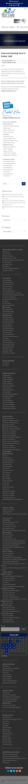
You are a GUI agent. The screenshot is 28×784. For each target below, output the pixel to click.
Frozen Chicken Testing (8, 305)
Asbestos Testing (6, 727)
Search (3, 626)
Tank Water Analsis (7, 332)
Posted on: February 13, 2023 (9, 62)
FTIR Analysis (5, 582)
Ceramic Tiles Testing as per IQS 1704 (12, 719)
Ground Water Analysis (8, 320)
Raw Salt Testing (6, 303)
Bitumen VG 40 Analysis (8, 445)
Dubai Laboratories (7, 458)
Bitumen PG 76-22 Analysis (9, 433)
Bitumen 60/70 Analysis (8, 424)
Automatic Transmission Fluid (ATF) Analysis (13, 586)
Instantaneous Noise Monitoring (10, 756)
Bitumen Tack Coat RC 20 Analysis (10, 441)
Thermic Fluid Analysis (8, 615)
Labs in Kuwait (6, 468)
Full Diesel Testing (7, 537)
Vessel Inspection (6, 678)
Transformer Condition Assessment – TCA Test (14, 599)
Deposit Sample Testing (8, 622)
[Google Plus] (16, 6)
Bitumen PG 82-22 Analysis (9, 435)
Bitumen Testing (6, 731)
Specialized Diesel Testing (9, 539)
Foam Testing (5, 693)
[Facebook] (9, 6)
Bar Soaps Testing (6, 742)
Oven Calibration (6, 398)
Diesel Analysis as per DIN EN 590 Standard (13, 541)
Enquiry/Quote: (15, 1)
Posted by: (6, 60)
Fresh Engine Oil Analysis (8, 580)
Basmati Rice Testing (7, 256)
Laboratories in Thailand (8, 495)
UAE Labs (4, 456)
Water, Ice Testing (6, 288)
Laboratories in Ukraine (8, 497)
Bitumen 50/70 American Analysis (10, 420)
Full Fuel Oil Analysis (7, 555)
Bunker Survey (5, 666)
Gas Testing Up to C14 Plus (9, 526)
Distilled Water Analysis (8, 342)
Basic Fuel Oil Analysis (8, 553)
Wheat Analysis (6, 252)
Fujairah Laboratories (7, 462)
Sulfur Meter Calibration (8, 402)
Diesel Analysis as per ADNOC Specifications (13, 543)
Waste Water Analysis (7, 330)
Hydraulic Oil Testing (7, 603)
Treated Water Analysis (8, 328)
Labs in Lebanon (6, 472)
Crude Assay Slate (7, 512)
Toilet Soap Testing (7, 744)
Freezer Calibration (7, 381)
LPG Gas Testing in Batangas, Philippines (14, 200)
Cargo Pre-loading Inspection (9, 680)
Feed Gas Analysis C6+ (8, 524)
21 (6, 650)
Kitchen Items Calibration (8, 386)
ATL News (16, 38)
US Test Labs (5, 485)
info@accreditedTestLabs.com (8, 91)
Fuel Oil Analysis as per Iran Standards (12, 557)
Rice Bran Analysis (7, 262)
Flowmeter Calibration (7, 379)
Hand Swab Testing (7, 286)
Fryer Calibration (6, 392)
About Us (3, 780)
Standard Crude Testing (8, 509)
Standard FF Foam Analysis (9, 695)
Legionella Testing (7, 340)
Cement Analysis (6, 717)
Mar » (6, 656)
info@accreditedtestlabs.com (15, 3)
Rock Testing (5, 721)
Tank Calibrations (6, 375)
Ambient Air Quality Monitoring (10, 754)
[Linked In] (13, 6)
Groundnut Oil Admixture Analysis (10, 268)
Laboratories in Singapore (8, 491)
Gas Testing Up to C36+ (8, 528)
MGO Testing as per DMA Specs (10, 561)
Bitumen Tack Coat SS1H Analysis (10, 443)
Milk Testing (5, 365)
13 (3, 647)
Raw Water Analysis (7, 324)
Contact (2, 781)
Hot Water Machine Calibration (9, 394)
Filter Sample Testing (7, 619)
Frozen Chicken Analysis (8, 291)
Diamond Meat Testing (8, 311)
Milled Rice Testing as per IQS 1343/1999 (13, 260)
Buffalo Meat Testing (7, 309)
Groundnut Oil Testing (7, 270)
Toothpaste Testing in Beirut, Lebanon (13, 194)
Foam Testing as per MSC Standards (11, 697)
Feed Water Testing (7, 349)
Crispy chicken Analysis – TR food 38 (11, 293)
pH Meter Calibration (7, 400)
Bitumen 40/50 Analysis (8, 418)
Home (10, 38)
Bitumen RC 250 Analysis (8, 439)
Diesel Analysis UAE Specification (10, 545)
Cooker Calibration (6, 388)
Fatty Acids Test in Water (8, 353)
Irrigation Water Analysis (8, 344)
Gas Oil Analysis (6, 549)
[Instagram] (18, 6)
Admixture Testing (6, 738)
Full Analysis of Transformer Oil (10, 597)
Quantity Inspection (7, 676)
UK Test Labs (5, 483)
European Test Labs (7, 480)
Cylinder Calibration (7, 377)
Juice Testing (5, 363)
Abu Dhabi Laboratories (8, 460)
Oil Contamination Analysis (9, 584)
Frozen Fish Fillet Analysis (9, 297)
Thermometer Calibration (8, 404)
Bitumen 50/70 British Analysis (10, 422)
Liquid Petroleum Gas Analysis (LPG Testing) (13, 530)
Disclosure (24, 780)
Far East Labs (5, 489)
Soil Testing (5, 725)
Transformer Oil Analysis (8, 595)
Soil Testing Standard (7, 734)
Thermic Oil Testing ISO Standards (11, 617)
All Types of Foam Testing (8, 705)
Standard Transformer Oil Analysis (10, 590)
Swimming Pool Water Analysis (10, 336)
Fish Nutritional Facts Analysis (10, 299)
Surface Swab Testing (7, 284)
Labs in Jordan (6, 476)
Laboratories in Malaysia (8, 493)
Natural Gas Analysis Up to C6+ (10, 522)
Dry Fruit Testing (6, 254)
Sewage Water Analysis (8, 334)
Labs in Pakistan (6, 478)
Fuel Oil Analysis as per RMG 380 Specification (14, 559)
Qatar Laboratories (7, 464)
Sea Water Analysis (7, 326)
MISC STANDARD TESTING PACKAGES (12, 499)
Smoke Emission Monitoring (9, 760)
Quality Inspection (6, 674)
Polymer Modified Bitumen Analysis (11, 449)
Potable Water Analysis (8, 322)
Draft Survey (5, 672)
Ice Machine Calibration (8, 396)
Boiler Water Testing (7, 351)
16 (14, 647)
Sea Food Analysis (7, 280)
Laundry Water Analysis (8, 346)
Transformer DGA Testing (8, 592)
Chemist (11, 60)
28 (6, 653)
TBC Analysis (5, 338)
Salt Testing (5, 301)
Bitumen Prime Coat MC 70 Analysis (11, 437)
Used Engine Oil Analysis (8, 578)
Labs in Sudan (5, 474)
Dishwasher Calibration (8, 390)
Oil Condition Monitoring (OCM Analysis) (12, 576)
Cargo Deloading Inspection (9, 683)
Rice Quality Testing (7, 264)
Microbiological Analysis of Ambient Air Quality (14, 758)
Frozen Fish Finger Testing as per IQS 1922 (13, 295)
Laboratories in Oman (7, 470)
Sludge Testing (6, 729)
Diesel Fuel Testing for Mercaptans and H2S (13, 547)
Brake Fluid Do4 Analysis (8, 609)
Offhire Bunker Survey (7, 670)
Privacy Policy (9, 780)
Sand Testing (5, 723)
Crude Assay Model (7, 518)
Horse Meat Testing (7, 313)
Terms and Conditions (16, 780)
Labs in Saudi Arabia (7, 466)
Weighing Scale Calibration (9, 408)
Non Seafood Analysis (7, 282)
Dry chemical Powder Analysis (10, 699)
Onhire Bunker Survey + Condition (10, 668)
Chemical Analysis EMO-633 (9, 701)
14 (6, 647)
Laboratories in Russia (8, 487)
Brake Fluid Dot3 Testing (8, 607)
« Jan (2, 656)
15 (10, 647)
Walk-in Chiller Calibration (8, 406)
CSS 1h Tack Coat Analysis (9, 447)
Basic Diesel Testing (7, 534)
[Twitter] (11, 6)
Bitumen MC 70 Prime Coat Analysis (11, 429)
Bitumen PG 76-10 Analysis (9, 431)
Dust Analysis (5, 762)
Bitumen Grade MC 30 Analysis (10, 427)
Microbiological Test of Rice (9, 258)
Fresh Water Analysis (7, 317)
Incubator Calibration (7, 383)
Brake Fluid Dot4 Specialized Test (10, 611)
